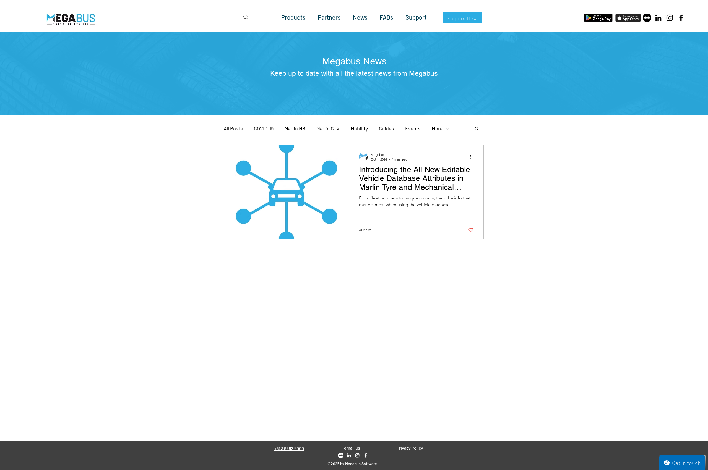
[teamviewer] (647, 18)
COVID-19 (264, 128)
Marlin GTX (328, 128)
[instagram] (357, 455)
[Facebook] (681, 18)
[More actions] (472, 156)
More (437, 128)
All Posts (233, 128)
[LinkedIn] (658, 18)
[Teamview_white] (340, 455)
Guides (386, 128)
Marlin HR (295, 128)
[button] (476, 129)
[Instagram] (669, 18)
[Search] (246, 17)
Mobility (359, 128)
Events (413, 128)
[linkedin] (349, 455)
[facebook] (365, 455)
